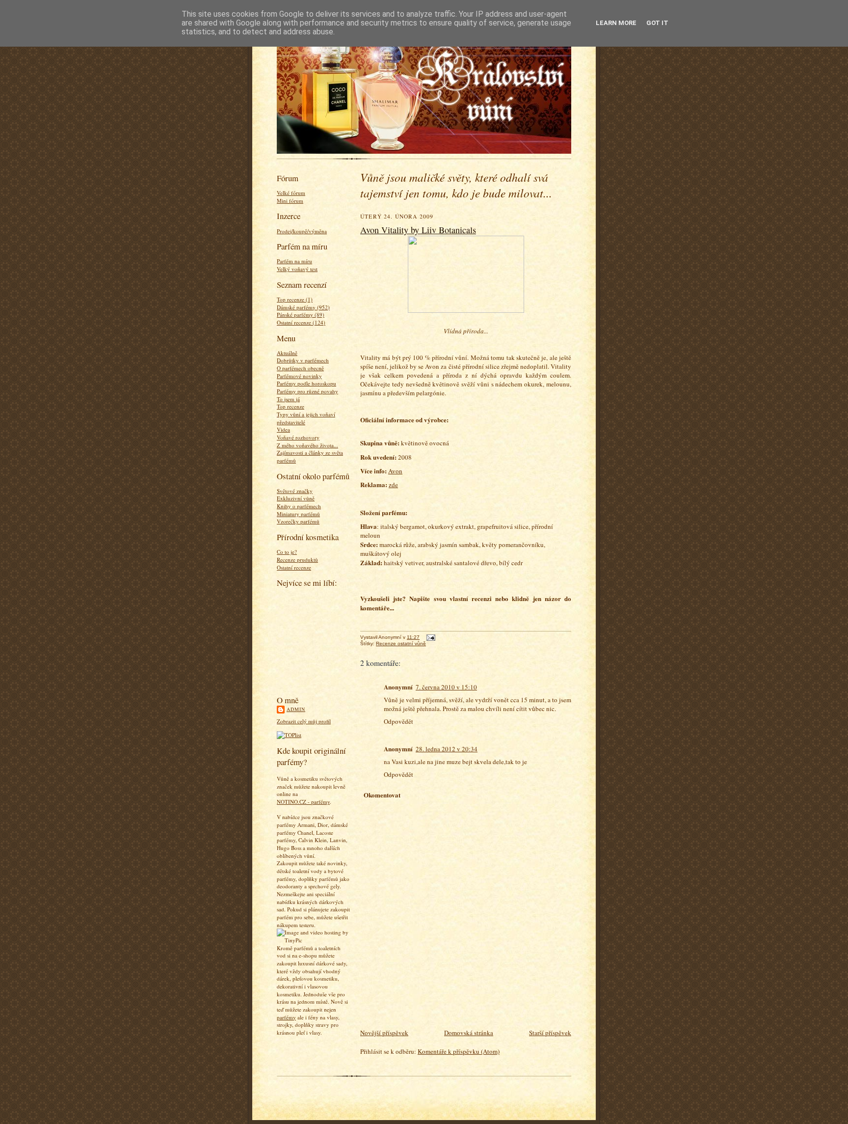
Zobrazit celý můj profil (304, 721)
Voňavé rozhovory (298, 437)
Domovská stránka (468, 1032)
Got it (657, 23)
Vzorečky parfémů (298, 521)
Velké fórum (291, 192)
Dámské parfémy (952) (303, 307)
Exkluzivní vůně (296, 498)
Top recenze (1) (295, 299)
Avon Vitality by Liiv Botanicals (418, 230)
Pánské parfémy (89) (300, 314)
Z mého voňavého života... (307, 445)
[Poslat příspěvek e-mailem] (429, 637)
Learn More (616, 23)
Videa (283, 429)
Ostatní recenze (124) (301, 322)
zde (393, 484)
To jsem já (288, 399)
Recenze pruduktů (297, 559)
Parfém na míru (294, 261)
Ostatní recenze (294, 567)
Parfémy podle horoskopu (306, 383)
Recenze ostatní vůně (401, 643)
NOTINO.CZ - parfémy (303, 801)
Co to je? (287, 551)
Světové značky (295, 490)
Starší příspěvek (550, 1032)
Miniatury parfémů (298, 514)
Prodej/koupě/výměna (302, 231)
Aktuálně (287, 352)
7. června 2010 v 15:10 (446, 687)
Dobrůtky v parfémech (303, 360)
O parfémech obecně (300, 368)
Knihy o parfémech (299, 506)
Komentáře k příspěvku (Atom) (459, 1051)
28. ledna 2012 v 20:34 (446, 748)
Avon (395, 470)
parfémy (286, 1017)
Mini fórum (290, 200)
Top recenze (290, 406)
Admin (296, 709)
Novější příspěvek (384, 1032)
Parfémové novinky (299, 376)
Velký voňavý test (297, 269)
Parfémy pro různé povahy (307, 391)
